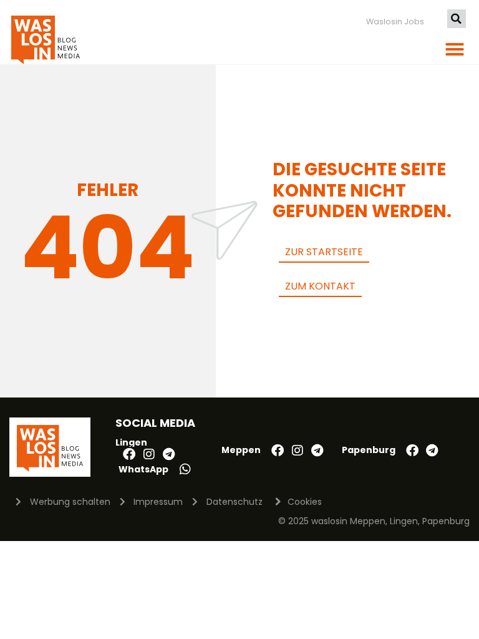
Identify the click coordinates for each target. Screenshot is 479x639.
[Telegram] (169, 454)
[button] (456, 18)
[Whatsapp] (185, 469)
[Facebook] (129, 454)
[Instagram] (149, 454)
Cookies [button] (305, 501)
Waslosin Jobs (395, 21)
